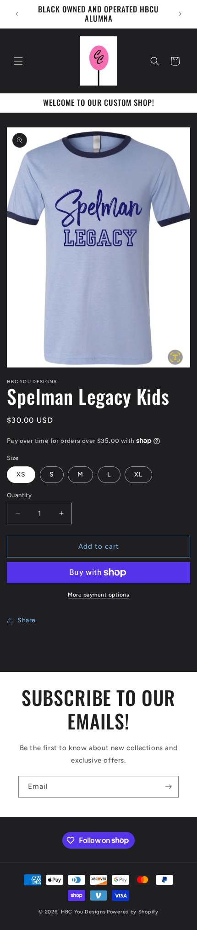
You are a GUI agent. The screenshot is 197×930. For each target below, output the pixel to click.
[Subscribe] (168, 787)
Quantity (19, 495)
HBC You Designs (83, 912)
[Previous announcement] (17, 14)
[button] (18, 61)
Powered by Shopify (133, 912)
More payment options (98, 594)
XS (21, 474)
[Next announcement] (180, 14)
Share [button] (26, 620)
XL (138, 474)
